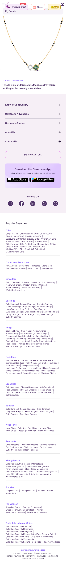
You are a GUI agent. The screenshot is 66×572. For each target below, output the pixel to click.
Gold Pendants (12, 444)
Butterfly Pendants (14, 450)
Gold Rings (26, 331)
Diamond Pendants (29, 444)
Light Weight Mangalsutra (17, 474)
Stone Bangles (46, 411)
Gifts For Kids (27, 241)
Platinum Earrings (13, 306)
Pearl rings (11, 344)
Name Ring (47, 338)
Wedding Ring (42, 336)
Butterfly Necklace (30, 370)
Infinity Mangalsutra (15, 476)
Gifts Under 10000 (43, 234)
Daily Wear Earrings (44, 314)
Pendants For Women (15, 512)
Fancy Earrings (12, 314)
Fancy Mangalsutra (14, 469)
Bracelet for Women (15, 510)
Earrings (10, 300)
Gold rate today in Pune (42, 536)
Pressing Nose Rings (27, 430)
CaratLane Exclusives (17, 262)
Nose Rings (11, 428)
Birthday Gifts (33, 239)
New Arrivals (11, 266)
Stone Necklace (13, 370)
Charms (19, 285)
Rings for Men (12, 490)
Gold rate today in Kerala (17, 536)
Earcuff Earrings (50, 312)
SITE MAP (16, 553)
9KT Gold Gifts (37, 249)
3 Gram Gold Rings (40, 344)
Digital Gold (47, 266)
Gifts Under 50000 (33, 236)
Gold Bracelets (12, 387)
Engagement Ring (13, 336)
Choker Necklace (49, 363)
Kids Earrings (29, 306)
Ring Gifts (24, 249)
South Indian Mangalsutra (37, 466)
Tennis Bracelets (46, 390)
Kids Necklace (46, 360)
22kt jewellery (48, 282)
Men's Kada (11, 493)
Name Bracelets (29, 392)
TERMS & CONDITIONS (43, 553)
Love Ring (24, 341)
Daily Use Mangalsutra (40, 474)
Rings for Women (13, 507)
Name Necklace (50, 368)
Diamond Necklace (29, 360)
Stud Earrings (26, 309)
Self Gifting (24, 266)
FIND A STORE (35, 154)
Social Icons (19, 182)
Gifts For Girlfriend (28, 244)
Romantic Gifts (12, 241)
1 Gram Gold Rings (32, 346)
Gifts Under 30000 (14, 236)
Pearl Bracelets (12, 390)
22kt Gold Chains (48, 373)
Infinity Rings (50, 341)
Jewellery (11, 279)
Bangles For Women (34, 510)
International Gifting (47, 244)
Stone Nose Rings (46, 430)
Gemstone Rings (28, 333)
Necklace (11, 357)
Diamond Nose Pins (42, 428)
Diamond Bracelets (29, 387)
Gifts (8, 230)
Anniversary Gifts (48, 239)
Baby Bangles (12, 414)
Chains (42, 285)
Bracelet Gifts (39, 246)
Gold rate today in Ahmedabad (46, 542)
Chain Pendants (31, 447)
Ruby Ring (21, 338)
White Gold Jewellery (15, 290)
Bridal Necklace (48, 370)
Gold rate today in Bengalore (19, 531)
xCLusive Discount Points (47, 556)
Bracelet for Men (45, 490)
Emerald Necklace (30, 373)
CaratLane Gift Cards (15, 239)
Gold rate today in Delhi (43, 534)
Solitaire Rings (12, 333)
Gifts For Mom (12, 244)
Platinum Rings (39, 331)
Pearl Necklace (13, 365)
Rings (9, 327)
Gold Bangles (12, 409)
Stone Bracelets (45, 392)
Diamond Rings (12, 331)
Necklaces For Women (16, 368)
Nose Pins (11, 424)
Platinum (10, 285)
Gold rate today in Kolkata (18, 542)
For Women (12, 503)
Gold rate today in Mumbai (18, 534)
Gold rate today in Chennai (18, 526)
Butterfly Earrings (13, 317)
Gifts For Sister (41, 241)
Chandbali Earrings (33, 312)
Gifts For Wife (12, 246)
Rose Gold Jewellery (31, 287)
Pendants (11, 441)
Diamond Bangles (27, 409)
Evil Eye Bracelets (29, 390)
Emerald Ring (34, 338)
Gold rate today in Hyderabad (19, 529)
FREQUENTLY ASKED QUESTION (33, 559)
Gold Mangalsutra (14, 464)
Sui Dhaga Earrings (14, 312)
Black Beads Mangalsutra (36, 469)
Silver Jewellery (13, 287)
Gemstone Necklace (15, 363)
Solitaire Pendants (48, 444)
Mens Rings (42, 333)
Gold (8, 282)
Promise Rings (24, 344)
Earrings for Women (32, 507)
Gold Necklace (12, 360)
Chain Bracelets (13, 392)
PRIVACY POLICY (27, 553)
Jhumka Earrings (44, 306)
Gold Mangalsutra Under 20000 (20, 471)
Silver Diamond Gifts (15, 252)
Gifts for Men (12, 234)
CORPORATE (30, 556)
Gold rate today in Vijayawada (20, 539)
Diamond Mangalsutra (33, 464)
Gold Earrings (12, 304)
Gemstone (35, 282)
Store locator (33, 268)
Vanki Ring (10, 338)
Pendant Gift (25, 246)
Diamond (16, 282)
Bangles (10, 405)
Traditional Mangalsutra (46, 471)
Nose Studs (11, 430)
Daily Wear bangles (14, 411)
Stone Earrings (27, 314)
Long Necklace (34, 368)
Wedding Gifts (12, 249)
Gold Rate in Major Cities (19, 523)
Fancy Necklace (13, 373)
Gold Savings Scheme (15, 268)
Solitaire (25, 282)
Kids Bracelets (46, 387)
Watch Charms (30, 285)
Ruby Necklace (33, 363)
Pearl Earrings (40, 309)
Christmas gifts (26, 234)
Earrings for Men (28, 490)
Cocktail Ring (12, 341)
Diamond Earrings (27, 304)
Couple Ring (28, 336)
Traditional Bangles (28, 414)
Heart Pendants (31, 450)
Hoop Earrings (12, 309)
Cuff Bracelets (12, 395)
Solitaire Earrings (44, 304)
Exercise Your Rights (15, 556)
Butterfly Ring (37, 341)
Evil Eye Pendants (14, 447)
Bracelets (11, 383)
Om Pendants (46, 447)
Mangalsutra (13, 460)
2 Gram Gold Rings (14, 346)
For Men (10, 487)
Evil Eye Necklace (29, 365)
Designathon (47, 268)
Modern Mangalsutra (15, 466)
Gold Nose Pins (24, 428)
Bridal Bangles (31, 411)
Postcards (35, 266)
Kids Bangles (43, 409)
